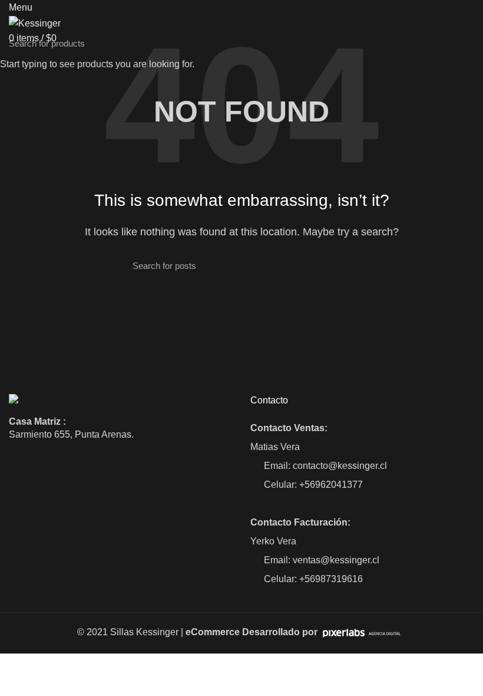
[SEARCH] (467, 43)
